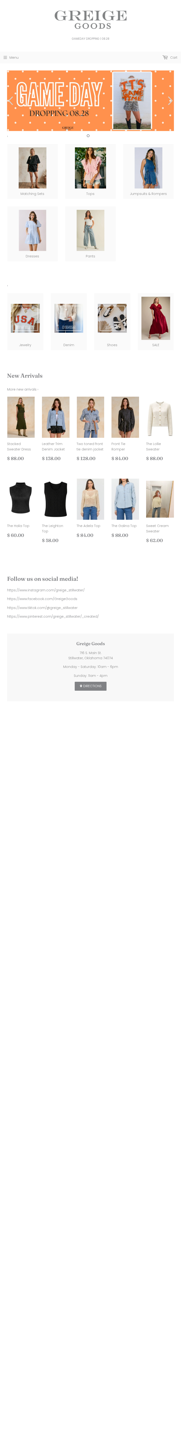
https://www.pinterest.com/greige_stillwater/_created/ (53, 616)
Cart (173, 57)
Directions (92, 686)
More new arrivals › (22, 389)
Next (171, 100)
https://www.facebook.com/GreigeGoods (42, 599)
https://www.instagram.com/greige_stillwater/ (46, 590)
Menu (14, 57)
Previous (10, 100)
